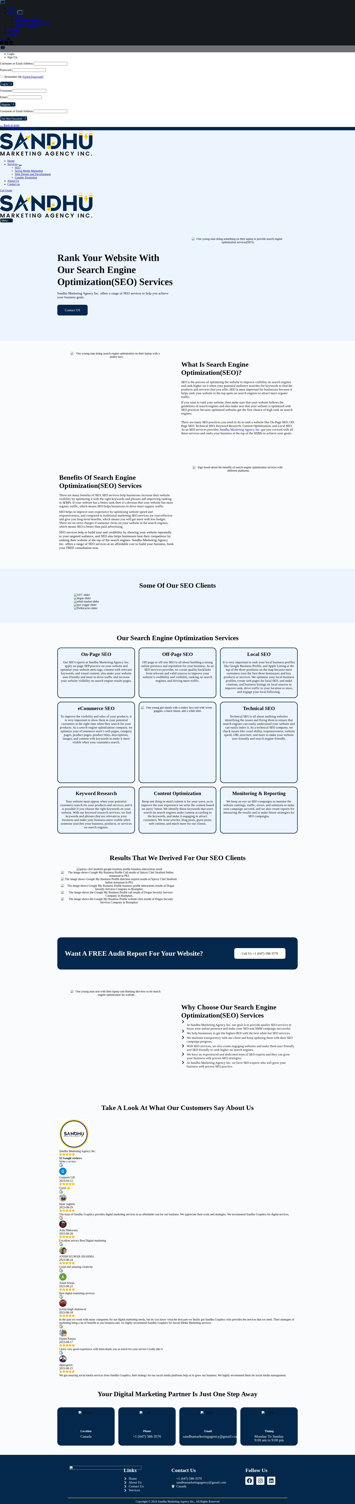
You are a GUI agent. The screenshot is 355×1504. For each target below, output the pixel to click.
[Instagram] (260, 1481)
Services (12, 164)
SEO (18, 167)
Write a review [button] (67, 1161)
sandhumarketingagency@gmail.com (211, 1436)
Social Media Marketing (29, 170)
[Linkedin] (271, 1481)
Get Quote (6, 190)
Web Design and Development (33, 174)
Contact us (13, 184)
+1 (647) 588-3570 (147, 1436)
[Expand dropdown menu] (20, 165)
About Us (13, 180)
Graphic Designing (26, 177)
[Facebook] (249, 1481)
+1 (20, 128)
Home (11, 160)
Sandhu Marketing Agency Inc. (240, 429)
